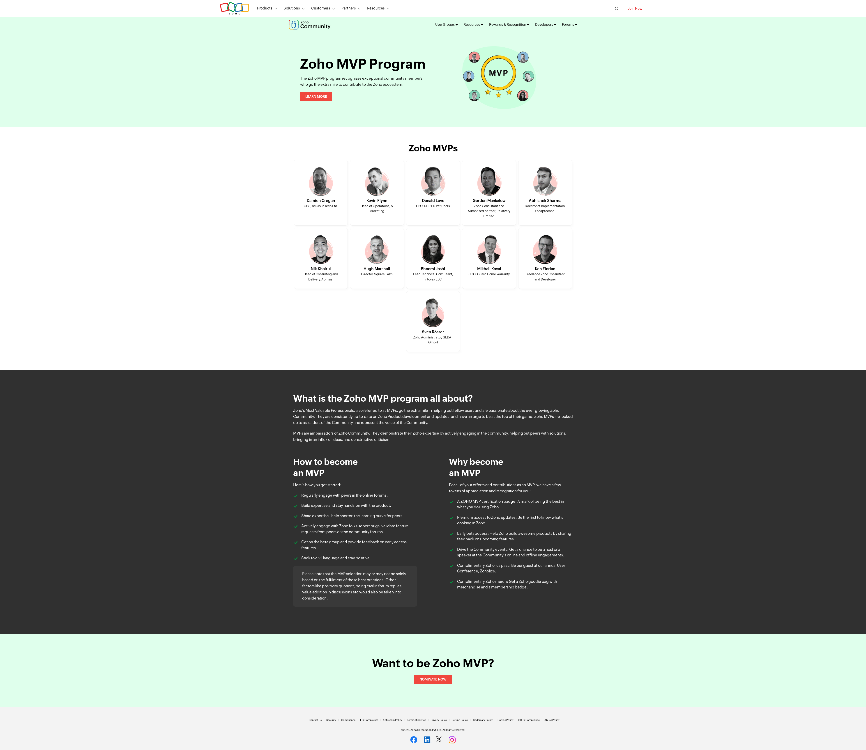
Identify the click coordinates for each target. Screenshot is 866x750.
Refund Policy (460, 720)
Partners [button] (348, 8)
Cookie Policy (505, 720)
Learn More (316, 96)
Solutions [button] (292, 8)
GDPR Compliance (529, 720)
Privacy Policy (439, 720)
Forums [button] (568, 24)
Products (264, 8)
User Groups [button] (445, 24)
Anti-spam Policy (392, 720)
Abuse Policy (552, 720)
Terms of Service (416, 720)
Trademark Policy (483, 720)
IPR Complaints (369, 720)
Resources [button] (376, 8)
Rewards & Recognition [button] (507, 24)
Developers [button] (544, 24)
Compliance (348, 720)
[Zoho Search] (616, 8)
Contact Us (315, 720)
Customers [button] (320, 8)
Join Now (635, 8)
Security (331, 720)
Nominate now (433, 679)
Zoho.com (234, 8)
